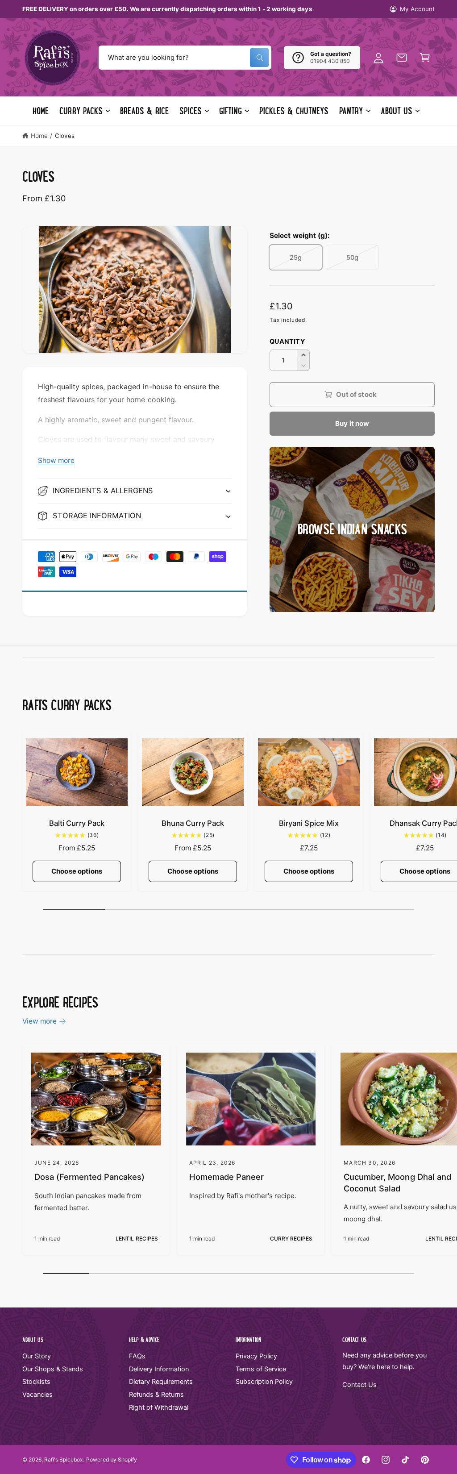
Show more (56, 460)
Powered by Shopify (111, 1459)
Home (39, 135)
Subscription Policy (264, 1382)
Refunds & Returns (156, 1395)
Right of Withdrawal (158, 1407)
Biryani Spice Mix (308, 823)
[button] (424, 57)
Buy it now (352, 423)
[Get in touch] (401, 57)
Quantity (287, 341)
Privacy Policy (256, 1356)
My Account (417, 8)
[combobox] (185, 57)
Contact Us (359, 1385)
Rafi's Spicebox (63, 1459)
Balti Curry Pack (76, 823)
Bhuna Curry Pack (193, 823)
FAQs (137, 1356)
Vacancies (37, 1395)
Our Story (36, 1356)
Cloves (65, 135)
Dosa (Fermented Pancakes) (89, 1177)
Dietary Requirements (161, 1382)
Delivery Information (159, 1369)
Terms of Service (261, 1369)
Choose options (76, 871)
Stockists (36, 1382)
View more (39, 1021)
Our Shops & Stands (52, 1369)
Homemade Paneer (226, 1177)
